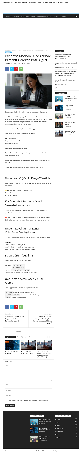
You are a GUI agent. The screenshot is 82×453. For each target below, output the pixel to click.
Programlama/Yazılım (49, 2)
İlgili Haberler (10, 337)
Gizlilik (38, 451)
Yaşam (60, 2)
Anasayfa (18, 2)
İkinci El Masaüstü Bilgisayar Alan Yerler (71, 97)
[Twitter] (12, 69)
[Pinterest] (16, 69)
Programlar (32, 2)
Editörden (14, 50)
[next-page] (51, 337)
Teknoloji (57, 437)
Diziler (66, 2)
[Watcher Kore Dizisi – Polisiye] (59, 125)
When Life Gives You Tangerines (70, 114)
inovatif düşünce (59, 67)
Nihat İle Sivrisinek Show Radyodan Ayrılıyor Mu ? (63, 55)
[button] (76, 16)
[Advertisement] (41, 33)
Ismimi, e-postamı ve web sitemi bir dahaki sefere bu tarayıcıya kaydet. (28, 400)
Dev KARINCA (59, 75)
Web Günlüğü (59, 431)
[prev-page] (49, 337)
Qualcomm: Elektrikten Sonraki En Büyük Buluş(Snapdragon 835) (65, 72)
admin (10, 63)
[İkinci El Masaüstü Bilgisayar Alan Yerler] (59, 99)
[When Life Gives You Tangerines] (59, 116)
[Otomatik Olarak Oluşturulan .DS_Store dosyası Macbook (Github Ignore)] (44, 345)
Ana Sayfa (7, 50)
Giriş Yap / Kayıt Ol (8, 2)
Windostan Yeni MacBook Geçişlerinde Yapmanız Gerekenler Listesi (14, 319)
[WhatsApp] (21, 69)
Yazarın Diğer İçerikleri (23, 337)
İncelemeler (70, 451)
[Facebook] (7, 69)
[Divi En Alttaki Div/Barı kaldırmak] (12, 345)
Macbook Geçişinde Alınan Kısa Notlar (27, 352)
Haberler (25, 2)
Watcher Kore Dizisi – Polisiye (71, 123)
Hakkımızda (45, 451)
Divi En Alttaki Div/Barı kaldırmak (12, 352)
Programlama (59, 428)
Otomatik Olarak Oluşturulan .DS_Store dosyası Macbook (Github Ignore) (42, 320)
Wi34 (56, 59)
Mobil (39, 2)
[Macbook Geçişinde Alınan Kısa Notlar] (28, 345)
